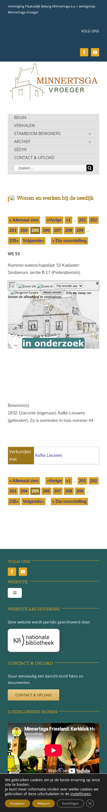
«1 (68, 220)
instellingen (80, 794)
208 (68, 230)
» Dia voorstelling (69, 241)
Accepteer (17, 803)
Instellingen (70, 803)
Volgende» (33, 241)
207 (57, 230)
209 (79, 230)
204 (24, 230)
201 (82, 220)
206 (46, 230)
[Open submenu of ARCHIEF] (89, 142)
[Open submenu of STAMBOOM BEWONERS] (89, 134)
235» (14, 241)
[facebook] (84, 52)
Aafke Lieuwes (48, 455)
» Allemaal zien (23, 220)
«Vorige (54, 220)
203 (12, 230)
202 (93, 220)
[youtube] (95, 52)
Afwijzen (43, 803)
